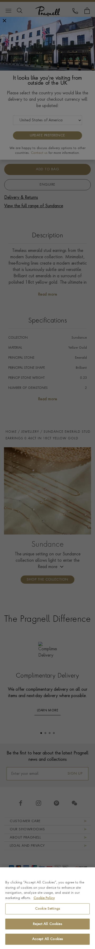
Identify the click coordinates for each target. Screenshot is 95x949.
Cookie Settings (47, 908)
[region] (47, 908)
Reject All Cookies (47, 924)
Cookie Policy (44, 898)
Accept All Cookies (47, 939)
